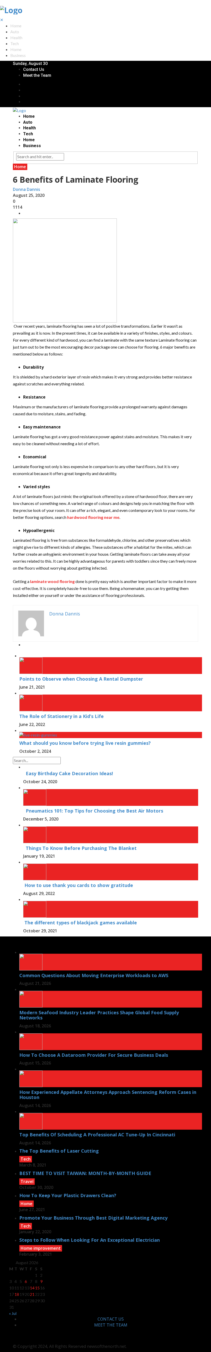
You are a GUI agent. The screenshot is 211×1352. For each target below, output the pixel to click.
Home (15, 25)
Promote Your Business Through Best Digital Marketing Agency (93, 1218)
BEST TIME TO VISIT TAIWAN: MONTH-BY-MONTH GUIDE (85, 1173)
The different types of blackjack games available (80, 922)
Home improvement (41, 1248)
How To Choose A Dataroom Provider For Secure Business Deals (93, 1055)
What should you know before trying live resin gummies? (85, 743)
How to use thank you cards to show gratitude (78, 885)
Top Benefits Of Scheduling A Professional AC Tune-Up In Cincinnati (97, 1134)
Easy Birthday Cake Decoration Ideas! (68, 773)
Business (18, 55)
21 (32, 1294)
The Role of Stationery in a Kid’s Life (61, 716)
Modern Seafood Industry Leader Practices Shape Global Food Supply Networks (99, 1015)
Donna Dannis (26, 189)
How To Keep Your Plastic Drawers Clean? (67, 1195)
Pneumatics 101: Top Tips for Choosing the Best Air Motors (93, 811)
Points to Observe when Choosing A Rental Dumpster (81, 679)
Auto (14, 31)
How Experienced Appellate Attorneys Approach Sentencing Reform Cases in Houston (107, 1094)
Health (16, 37)
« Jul (12, 1313)
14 (32, 1287)
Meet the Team (37, 75)
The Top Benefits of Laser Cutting (59, 1151)
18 (16, 1294)
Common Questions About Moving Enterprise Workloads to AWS (93, 975)
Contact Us (33, 69)
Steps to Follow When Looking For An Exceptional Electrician (89, 1240)
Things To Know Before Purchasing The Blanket (80, 848)
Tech (14, 43)
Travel (27, 1181)
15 (37, 1287)
